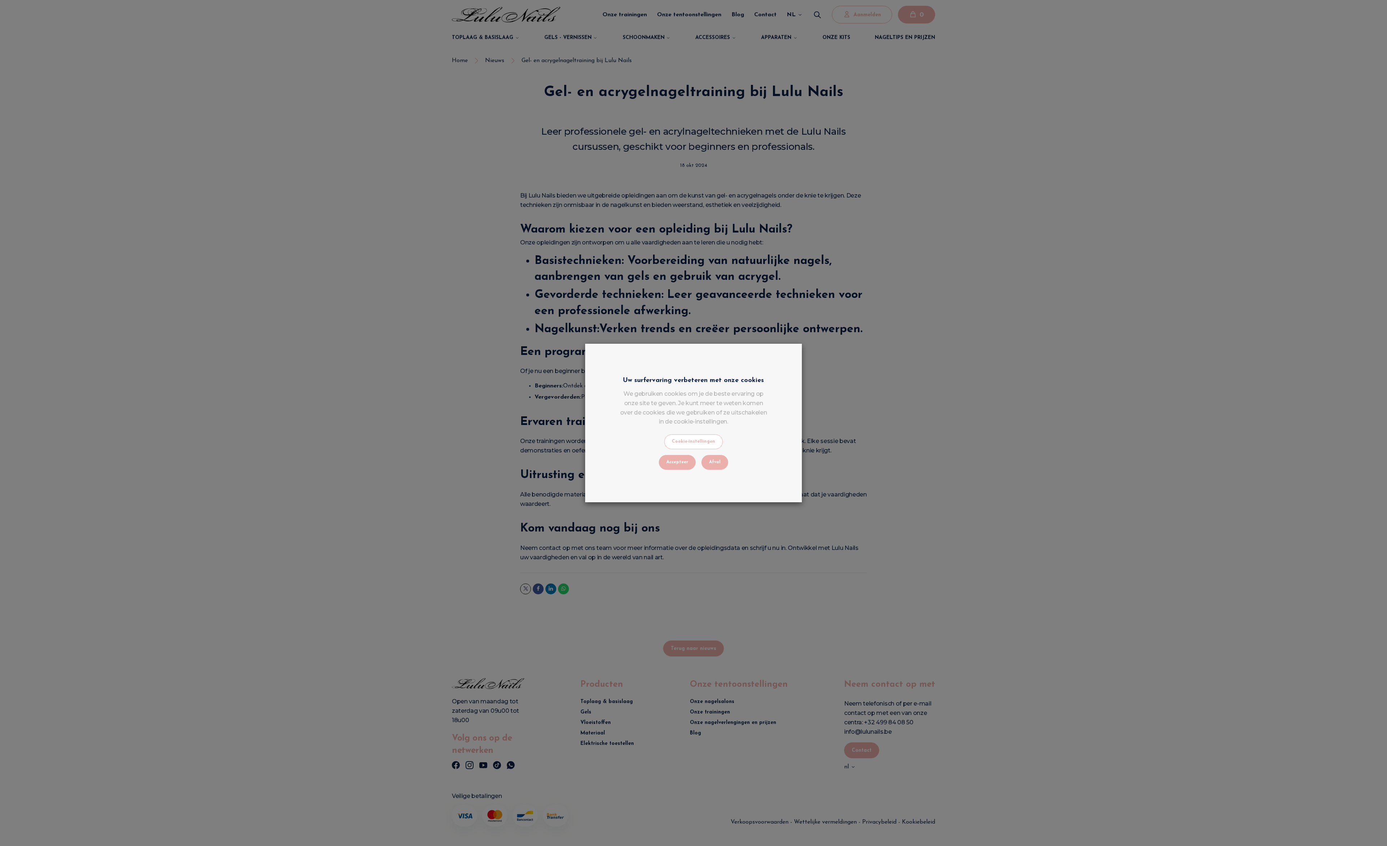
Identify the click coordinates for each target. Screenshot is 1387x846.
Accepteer (677, 462)
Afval (715, 462)
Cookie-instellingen (693, 441)
